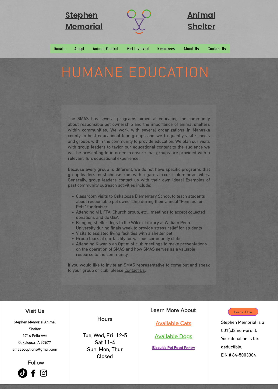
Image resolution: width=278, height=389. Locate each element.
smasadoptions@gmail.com (34, 349)
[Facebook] (33, 373)
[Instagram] (43, 373)
